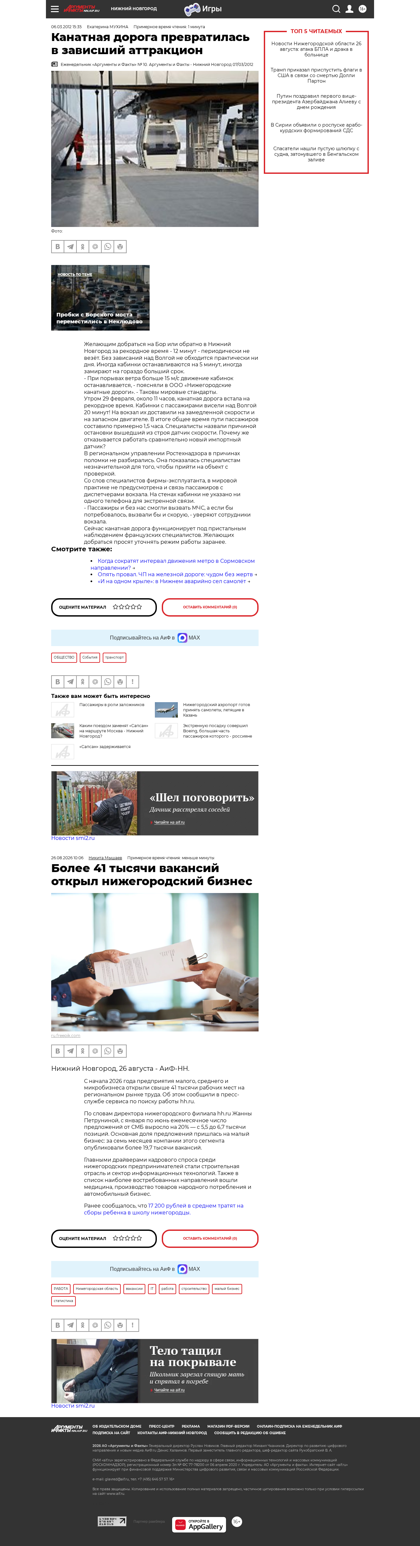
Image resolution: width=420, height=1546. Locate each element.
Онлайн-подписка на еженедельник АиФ (299, 1426)
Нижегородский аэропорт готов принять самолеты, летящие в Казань (216, 710)
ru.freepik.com (65, 1035)
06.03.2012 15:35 (66, 26)
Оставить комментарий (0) (210, 607)
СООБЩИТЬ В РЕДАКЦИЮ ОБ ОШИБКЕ (250, 1433)
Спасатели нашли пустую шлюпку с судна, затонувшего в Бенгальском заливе (316, 154)
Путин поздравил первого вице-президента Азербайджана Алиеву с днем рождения (316, 101)
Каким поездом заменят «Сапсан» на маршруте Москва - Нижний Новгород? (113, 731)
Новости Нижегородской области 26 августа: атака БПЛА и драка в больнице (316, 49)
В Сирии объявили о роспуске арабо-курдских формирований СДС (316, 127)
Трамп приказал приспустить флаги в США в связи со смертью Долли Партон (316, 75)
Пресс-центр (161, 1426)
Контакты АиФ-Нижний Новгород (172, 1433)
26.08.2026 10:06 (67, 857)
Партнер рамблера (149, 1521)
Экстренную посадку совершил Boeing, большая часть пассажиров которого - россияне (217, 731)
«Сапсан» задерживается (105, 746)
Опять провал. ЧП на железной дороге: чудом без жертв (175, 574)
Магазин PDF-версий (228, 1426)
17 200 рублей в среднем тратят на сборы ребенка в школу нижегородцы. (163, 1209)
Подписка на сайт (111, 1433)
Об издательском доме (117, 1426)
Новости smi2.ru (73, 838)
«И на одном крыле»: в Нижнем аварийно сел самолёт (172, 581)
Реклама (191, 1426)
